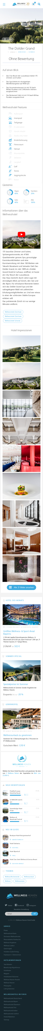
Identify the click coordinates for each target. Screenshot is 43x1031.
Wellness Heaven (9, 983)
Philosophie (7, 986)
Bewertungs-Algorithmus (12, 967)
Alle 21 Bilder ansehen (24, 587)
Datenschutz (17, 955)
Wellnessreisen (19, 881)
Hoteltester (7, 970)
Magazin (6, 974)
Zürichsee (22, 52)
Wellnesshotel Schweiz (12, 321)
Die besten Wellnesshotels (12, 936)
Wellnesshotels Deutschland (13, 998)
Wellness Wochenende (12, 877)
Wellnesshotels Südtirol (11, 1014)
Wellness (7, 881)
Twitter (9, 905)
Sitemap (6, 1020)
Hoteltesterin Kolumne (11, 977)
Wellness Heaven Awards (12, 980)
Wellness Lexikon (9, 946)
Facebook (20, 905)
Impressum (7, 955)
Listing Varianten (9, 989)
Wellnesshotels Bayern (11, 1001)
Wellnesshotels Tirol (10, 1007)
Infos (9, 39)
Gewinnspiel (8, 949)
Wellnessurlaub (29, 877)
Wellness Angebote (10, 943)
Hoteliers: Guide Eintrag (11, 952)
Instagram (32, 905)
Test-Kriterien (8, 964)
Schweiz (32, 52)
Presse (6, 930)
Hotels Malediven (9, 1017)
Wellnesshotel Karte (10, 933)
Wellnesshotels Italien (11, 1011)
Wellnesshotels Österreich (12, 1004)
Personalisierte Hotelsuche (12, 939)
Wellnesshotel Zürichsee (13, 312)
